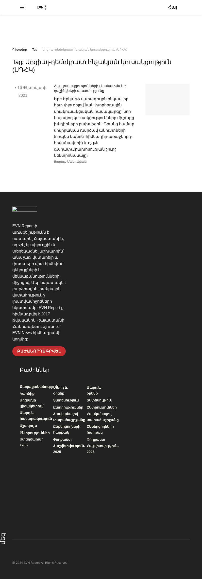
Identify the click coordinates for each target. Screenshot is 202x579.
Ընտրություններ (35, 433)
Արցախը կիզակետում (32, 403)
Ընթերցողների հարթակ (66, 429)
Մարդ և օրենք (60, 390)
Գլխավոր (19, 49)
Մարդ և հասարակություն (36, 416)
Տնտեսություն (66, 400)
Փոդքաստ (62, 439)
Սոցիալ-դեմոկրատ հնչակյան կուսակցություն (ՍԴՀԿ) (84, 49)
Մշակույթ (28, 426)
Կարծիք (27, 393)
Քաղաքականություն (39, 387)
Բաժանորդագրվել (39, 351)
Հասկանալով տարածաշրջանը (69, 417)
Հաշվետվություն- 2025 (69, 449)
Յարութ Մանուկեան (70, 161)
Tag (34, 49)
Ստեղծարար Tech (32, 442)
